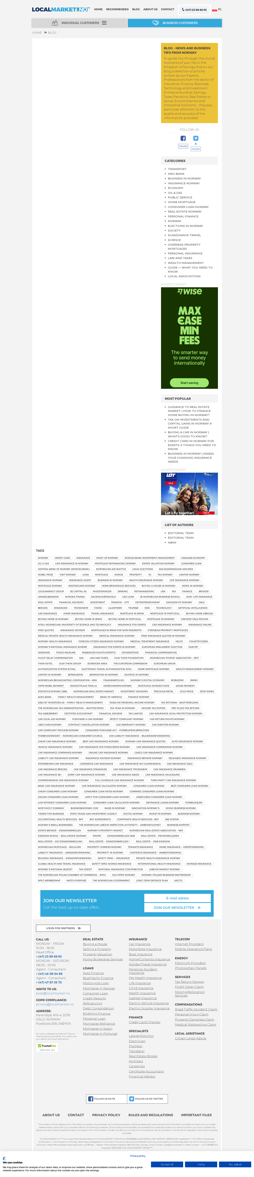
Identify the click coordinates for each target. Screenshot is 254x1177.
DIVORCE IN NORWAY (136, 674)
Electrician (137, 1041)
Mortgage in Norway (99, 988)
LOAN (85, 574)
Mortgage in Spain (97, 1028)
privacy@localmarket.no (55, 1004)
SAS (81, 658)
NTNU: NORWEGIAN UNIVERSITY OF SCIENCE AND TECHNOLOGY (74, 624)
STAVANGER (60, 608)
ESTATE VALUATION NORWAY (158, 563)
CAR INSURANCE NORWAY (167, 624)
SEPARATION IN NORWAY (103, 674)
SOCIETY (174, 230)
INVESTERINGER (102, 591)
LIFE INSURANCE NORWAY (185, 580)
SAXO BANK (45, 697)
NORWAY (174, 221)
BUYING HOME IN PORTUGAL (124, 619)
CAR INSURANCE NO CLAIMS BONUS (140, 763)
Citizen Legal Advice (190, 1038)
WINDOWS (44, 652)
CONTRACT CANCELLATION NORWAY (89, 724)
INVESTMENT (97, 602)
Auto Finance (93, 973)
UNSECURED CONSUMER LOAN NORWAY (159, 797)
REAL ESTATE (45, 602)
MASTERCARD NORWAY (81, 585)
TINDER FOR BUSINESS (51, 813)
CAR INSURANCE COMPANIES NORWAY (60, 752)
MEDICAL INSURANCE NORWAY (117, 635)
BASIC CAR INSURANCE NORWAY (56, 785)
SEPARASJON (75, 674)
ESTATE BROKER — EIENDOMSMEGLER (59, 830)
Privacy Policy (106, 1115)
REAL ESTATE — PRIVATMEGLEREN (160, 835)
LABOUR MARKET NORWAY (164, 869)
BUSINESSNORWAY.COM (84, 808)
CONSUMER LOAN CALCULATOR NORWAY (116, 802)
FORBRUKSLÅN (193, 802)
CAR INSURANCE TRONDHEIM (130, 769)
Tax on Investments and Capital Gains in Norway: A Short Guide (190, 423)
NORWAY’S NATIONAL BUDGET (55, 869)
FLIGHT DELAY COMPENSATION (55, 658)
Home (98, 9)
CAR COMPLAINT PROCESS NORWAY (58, 730)
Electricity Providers (190, 963)
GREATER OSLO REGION (194, 619)
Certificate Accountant (146, 1071)
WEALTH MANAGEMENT (186, 263)
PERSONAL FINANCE (183, 216)
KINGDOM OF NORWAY (179, 602)
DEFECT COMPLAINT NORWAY (127, 719)
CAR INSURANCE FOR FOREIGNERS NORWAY (104, 747)
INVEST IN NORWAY (160, 813)
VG (149, 574)
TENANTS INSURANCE (140, 847)
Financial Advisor (142, 1076)
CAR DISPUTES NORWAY (165, 724)
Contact (167, 9)
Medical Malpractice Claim (195, 1024)
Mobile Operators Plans (193, 949)
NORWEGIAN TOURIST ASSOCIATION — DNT (174, 658)
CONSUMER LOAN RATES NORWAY (103, 791)
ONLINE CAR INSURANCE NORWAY (108, 752)
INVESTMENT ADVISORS (134, 691)
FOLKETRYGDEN (198, 641)
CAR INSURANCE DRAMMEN (169, 769)
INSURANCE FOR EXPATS (132, 624)
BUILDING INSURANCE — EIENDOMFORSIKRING (64, 858)
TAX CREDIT (85, 869)
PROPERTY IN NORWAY (110, 852)
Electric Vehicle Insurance (149, 1003)
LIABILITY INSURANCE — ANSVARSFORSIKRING (64, 852)
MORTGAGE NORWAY (50, 585)
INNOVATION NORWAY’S (145, 808)
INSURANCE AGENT (80, 580)
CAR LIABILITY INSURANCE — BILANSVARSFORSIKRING (139, 735)
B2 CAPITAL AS (78, 591)
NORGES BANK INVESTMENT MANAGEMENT (150, 558)
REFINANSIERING (144, 591)
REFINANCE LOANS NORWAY (162, 802)
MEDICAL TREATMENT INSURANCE (149, 641)
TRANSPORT (177, 169)
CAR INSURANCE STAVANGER (90, 769)
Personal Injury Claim (191, 1014)
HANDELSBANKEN (48, 596)
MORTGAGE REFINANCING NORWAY (115, 563)
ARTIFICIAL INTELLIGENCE (193, 608)
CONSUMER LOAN (191, 563)
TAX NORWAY (165, 574)
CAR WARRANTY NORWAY (131, 724)
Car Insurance (139, 944)
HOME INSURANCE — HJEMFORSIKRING (181, 847)
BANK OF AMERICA (111, 697)
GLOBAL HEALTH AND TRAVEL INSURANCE (62, 863)
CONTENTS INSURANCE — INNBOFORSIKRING (155, 852)
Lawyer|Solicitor (141, 1036)
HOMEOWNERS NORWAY (117, 685)
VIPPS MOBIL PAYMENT (51, 685)
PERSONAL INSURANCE (185, 253)
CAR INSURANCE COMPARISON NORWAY (159, 747)
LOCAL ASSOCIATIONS (184, 276)
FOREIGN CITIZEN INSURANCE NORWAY (101, 641)
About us (150, 9)
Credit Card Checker (144, 1022)
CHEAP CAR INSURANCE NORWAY (57, 741)
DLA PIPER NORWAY (123, 875)
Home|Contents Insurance (149, 959)
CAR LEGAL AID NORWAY (52, 719)
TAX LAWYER (135, 713)
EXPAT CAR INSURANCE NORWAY (86, 774)
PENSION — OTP (120, 602)
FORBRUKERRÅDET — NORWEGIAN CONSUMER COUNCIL (70, 735)
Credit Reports (94, 998)
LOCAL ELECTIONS (142, 569)
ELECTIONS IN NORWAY (185, 226)
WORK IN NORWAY (192, 585)
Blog (136, 9)
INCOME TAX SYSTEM (153, 708)
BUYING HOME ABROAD (199, 613)
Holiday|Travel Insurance (148, 964)
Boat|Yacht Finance (98, 978)
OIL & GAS (175, 192)
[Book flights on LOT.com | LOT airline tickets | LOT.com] (189, 493)
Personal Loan (94, 1018)
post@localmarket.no (53, 993)
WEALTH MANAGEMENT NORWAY (195, 669)
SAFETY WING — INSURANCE (114, 858)
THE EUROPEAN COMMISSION (130, 663)
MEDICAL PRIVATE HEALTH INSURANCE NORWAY (65, 635)
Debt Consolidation (98, 1008)
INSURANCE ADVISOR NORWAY (103, 758)
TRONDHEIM (81, 608)
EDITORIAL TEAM (181, 533)
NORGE (119, 574)
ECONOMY (175, 188)
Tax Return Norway (189, 982)
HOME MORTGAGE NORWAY (154, 669)
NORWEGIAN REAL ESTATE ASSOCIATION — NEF (156, 830)
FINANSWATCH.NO (113, 680)
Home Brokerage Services (103, 959)
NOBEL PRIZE (45, 574)
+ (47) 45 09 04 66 (49, 973)
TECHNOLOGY (164, 608)
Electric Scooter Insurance (149, 1008)
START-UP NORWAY (107, 558)
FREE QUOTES (46, 630)
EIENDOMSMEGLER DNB (121, 835)
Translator (137, 1051)
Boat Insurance (140, 954)
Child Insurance (141, 988)
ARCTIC (178, 880)
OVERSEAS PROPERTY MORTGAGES (168, 630)
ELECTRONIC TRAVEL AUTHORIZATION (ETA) (106, 669)
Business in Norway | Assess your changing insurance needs (191, 457)
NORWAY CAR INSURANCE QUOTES (145, 741)
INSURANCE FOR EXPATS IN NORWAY (114, 647)
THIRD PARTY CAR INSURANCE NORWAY (173, 780)
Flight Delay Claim (189, 987)
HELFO (179, 641)
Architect (136, 1061)
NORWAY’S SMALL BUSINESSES (55, 825)
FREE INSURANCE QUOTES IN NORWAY (163, 635)
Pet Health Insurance (145, 978)
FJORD (98, 608)
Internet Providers (189, 944)
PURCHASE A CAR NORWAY (87, 719)
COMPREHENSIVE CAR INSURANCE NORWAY (63, 780)
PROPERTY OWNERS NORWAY (104, 847)
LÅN (163, 591)
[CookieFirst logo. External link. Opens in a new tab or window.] (4, 1158)
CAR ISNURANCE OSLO (180, 763)
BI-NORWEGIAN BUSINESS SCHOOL (160, 596)
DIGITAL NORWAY (133, 813)
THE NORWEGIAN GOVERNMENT (111, 880)
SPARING (123, 591)
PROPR (97, 835)
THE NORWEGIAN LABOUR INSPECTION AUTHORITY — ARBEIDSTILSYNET (120, 825)
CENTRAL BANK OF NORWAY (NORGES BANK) (64, 569)
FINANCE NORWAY (138, 697)
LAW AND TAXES (180, 258)
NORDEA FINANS (75, 596)
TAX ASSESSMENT (48, 713)
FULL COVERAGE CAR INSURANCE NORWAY (119, 780)
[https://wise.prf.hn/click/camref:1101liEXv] (189, 338)
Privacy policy (137, 1156)
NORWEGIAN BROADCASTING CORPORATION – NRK (67, 680)
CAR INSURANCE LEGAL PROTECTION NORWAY (175, 713)
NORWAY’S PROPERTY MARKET (105, 830)
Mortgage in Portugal (100, 1033)
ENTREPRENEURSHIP (147, 602)
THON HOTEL (45, 663)
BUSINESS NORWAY (189, 813)
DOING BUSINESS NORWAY (181, 808)
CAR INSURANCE (47, 613)
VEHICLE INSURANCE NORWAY (55, 747)
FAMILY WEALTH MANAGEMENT (76, 697)
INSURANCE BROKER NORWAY (145, 758)
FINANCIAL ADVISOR (110, 713)
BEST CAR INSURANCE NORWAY (101, 741)
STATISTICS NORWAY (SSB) (52, 691)
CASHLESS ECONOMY (193, 558)
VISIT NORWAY (68, 574)
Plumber (136, 1046)
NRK (147, 608)
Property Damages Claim (194, 1019)
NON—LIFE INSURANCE (199, 596)
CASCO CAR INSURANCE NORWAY (154, 752)
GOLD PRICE (187, 691)
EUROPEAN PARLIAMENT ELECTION (162, 647)
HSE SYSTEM (172, 819)
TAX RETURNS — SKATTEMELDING (180, 702)
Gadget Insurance (143, 998)
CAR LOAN (128, 596)
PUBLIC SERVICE (180, 197)
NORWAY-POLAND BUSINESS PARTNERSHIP (166, 875)
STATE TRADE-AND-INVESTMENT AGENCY (93, 813)
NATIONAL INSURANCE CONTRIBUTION (120, 869)
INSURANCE (83, 558)
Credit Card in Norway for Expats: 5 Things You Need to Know (192, 445)
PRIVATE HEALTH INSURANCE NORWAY (158, 858)
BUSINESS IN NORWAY (184, 178)
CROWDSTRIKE (130, 652)
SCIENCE (174, 240)
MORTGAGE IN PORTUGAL (165, 613)
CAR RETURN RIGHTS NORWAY (167, 719)
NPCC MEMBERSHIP (49, 880)
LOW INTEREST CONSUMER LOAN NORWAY (62, 802)
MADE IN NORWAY (115, 808)
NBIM (172, 542)
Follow (183, 146)
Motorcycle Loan (96, 983)
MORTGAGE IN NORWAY (161, 619)
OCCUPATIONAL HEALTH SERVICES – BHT (60, 819)
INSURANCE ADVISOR (72, 630)
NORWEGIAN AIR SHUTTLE (111, 569)
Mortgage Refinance (99, 1023)
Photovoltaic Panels (190, 968)
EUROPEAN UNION (165, 663)
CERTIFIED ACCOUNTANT (78, 713)
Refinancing (92, 1003)
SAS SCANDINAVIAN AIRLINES (176, 569)
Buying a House (95, 944)
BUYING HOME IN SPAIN (88, 619)
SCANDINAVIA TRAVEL (184, 235)
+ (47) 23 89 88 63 (49, 956)
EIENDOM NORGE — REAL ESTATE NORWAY (62, 835)
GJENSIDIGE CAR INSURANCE (96, 763)
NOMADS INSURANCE (199, 863)
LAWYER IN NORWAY (50, 674)
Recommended (117, 9)
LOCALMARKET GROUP (51, 591)
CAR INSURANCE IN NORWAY (72, 563)
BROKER (204, 591)
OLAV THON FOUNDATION (129, 658)
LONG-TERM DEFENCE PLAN (152, 880)
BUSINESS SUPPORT (178, 825)
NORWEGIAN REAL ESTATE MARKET (93, 691)
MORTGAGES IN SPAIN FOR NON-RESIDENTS (116, 630)
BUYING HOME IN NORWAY (53, 619)
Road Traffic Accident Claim (196, 1009)
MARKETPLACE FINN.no (83, 685)
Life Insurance (140, 983)
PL (220, 9)
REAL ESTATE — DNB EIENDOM (153, 841)
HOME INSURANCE (74, 613)
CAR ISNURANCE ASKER (125, 774)
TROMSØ (133, 608)
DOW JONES (207, 691)
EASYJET (193, 647)
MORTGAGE (101, 574)
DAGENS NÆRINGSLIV (103, 596)
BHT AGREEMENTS (100, 819)
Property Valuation (97, 954)
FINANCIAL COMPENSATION (161, 652)
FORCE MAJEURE (66, 652)
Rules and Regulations (150, 1115)
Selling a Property (97, 949)
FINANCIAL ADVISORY (71, 602)
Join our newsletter (174, 907)
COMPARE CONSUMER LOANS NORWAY (152, 791)
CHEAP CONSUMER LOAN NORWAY (58, 791)
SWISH (193, 680)
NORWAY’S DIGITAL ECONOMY (148, 680)
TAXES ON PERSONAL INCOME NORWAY (132, 702)
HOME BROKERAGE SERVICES (119, 585)
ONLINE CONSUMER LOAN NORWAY (58, 797)
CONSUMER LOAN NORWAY (188, 207)
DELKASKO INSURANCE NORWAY (187, 758)
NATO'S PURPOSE (76, 880)
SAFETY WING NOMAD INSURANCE (111, 863)
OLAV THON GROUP (70, 663)
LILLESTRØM (115, 608)
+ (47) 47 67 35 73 (49, 982)
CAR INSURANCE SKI (49, 774)
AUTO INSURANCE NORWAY (187, 741)
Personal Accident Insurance (143, 971)
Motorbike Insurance (145, 949)
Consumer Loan (95, 993)
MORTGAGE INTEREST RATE (153, 685)
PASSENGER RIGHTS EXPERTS (98, 652)
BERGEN (43, 608)
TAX (174, 591)
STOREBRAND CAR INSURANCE (55, 763)
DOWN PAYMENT (185, 685)
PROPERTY (135, 574)
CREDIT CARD (62, 558)
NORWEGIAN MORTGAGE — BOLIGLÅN (59, 847)
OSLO (202, 602)
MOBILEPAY (177, 680)
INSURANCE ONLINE (200, 624)
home (37, 32)
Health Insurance (142, 993)
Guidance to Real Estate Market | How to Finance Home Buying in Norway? (189, 411)
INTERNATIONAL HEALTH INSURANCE (159, 863)
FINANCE (187, 591)
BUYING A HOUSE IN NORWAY (159, 585)
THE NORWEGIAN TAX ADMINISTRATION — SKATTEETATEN (71, 708)
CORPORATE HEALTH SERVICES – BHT (138, 819)
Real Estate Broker (143, 1056)
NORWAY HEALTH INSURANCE (55, 641)
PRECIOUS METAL (163, 691)
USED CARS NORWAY (50, 724)
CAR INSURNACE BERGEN (52, 769)
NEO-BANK (176, 174)
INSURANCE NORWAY (184, 183)
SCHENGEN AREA (97, 663)
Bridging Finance (96, 1013)
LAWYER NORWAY (189, 574)
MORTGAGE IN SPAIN (132, 613)
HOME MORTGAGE (181, 202)
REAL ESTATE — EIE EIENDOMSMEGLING (60, 841)
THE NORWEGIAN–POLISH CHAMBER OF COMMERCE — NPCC (72, 875)
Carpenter (137, 1066)
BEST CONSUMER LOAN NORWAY (189, 785)
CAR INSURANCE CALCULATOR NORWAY (104, 785)
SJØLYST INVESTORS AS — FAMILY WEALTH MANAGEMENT (70, 702)
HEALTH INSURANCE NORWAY (146, 580)
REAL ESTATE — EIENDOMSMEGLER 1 (109, 841)
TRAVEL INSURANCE (102, 613)
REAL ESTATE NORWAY (185, 211)
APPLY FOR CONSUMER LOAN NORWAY (107, 797)
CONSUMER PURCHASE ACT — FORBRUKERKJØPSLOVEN (117, 730)
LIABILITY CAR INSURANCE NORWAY (58, 758)
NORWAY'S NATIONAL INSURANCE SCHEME (62, 647)
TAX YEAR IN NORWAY (122, 708)
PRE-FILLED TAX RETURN (185, 708)
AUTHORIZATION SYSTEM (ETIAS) (56, 669)
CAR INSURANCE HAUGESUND (162, 774)
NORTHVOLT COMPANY (51, 808)
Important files (196, 1115)
